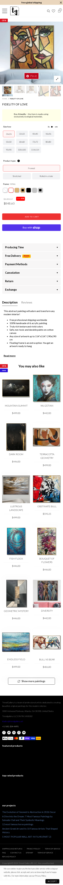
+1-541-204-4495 (10, 726)
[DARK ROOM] (16, 437)
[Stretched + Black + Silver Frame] (40, 190)
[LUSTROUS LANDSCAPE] (16, 489)
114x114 (35, 149)
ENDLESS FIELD (16, 659)
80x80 (48, 142)
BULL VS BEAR (47, 659)
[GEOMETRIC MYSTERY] (16, 594)
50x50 (9, 142)
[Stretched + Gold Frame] (17, 190)
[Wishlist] (54, 11)
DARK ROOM (16, 454)
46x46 (48, 134)
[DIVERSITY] (47, 594)
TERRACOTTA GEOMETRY (47, 456)
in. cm (53, 127)
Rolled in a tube (46, 176)
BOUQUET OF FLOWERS (47, 560)
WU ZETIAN (47, 405)
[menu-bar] (5, 11)
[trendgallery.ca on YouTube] (24, 732)
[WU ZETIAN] (47, 388)
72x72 (35, 142)
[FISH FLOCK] (16, 541)
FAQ (4, 853)
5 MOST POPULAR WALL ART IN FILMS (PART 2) (26, 836)
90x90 (9, 149)
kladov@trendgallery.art (12, 721)
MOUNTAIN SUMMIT (16, 405)
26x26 (9, 134)
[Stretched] (5, 190)
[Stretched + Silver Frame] (34, 190)
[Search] (48, 11)
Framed (31, 168)
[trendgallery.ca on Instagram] (19, 732)
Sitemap (29, 853)
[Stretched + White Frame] (11, 190)
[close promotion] (61, 2)
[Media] (57, 79)
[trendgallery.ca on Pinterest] (14, 732)
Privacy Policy (33, 849)
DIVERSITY (47, 610)
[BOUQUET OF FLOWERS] (47, 541)
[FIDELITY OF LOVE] (31, 53)
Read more (10, 355)
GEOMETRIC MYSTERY (16, 611)
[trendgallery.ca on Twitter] (9, 732)
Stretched (17, 176)
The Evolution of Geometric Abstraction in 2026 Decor (29, 812)
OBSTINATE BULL (47, 506)
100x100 (22, 149)
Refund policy (9, 857)
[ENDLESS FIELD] (16, 642)
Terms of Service (52, 849)
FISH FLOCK (16, 558)
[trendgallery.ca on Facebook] (4, 732)
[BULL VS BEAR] (47, 642)
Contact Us (15, 853)
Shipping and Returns (12, 849)
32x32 (22, 134)
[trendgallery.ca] (14, 11)
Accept (52, 881)
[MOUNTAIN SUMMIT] (16, 388)
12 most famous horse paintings (17, 824)
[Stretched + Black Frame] (28, 190)
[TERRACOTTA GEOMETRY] (47, 437)
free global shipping (31, 2)
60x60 (22, 142)
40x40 (35, 134)
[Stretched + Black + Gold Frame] (23, 190)
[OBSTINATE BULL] (47, 489)
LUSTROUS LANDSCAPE (16, 508)
